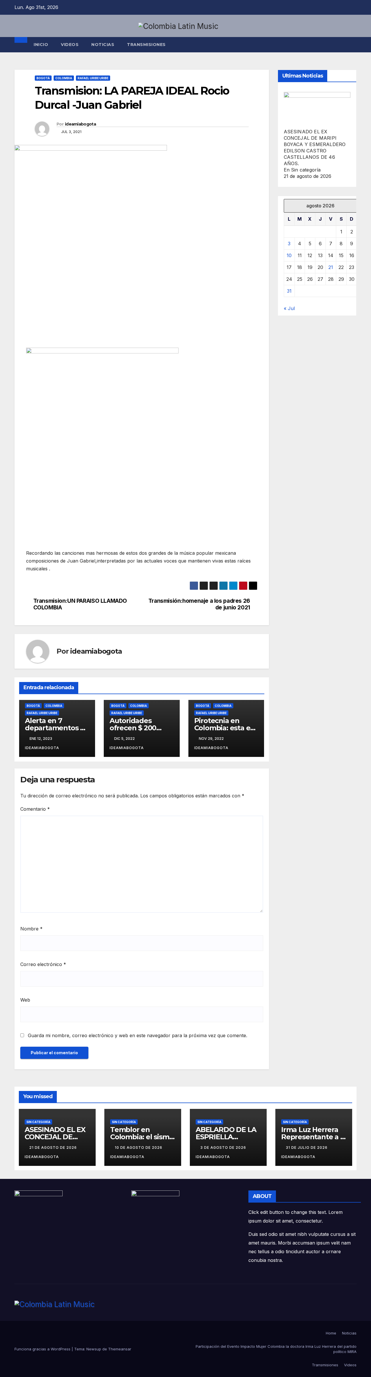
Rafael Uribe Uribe (93, 78)
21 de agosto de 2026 (53, 1147)
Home (331, 1333)
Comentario (35, 809)
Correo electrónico (43, 964)
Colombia (63, 78)
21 (330, 267)
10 (289, 255)
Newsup (93, 1349)
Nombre (31, 929)
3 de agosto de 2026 (223, 1147)
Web (25, 1000)
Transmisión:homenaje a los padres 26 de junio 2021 (199, 604)
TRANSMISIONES (146, 44)
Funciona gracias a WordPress (43, 1349)
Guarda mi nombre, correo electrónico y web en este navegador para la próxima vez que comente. (137, 1035)
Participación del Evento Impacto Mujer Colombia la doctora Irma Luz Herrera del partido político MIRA (276, 1349)
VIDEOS (70, 44)
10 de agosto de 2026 (139, 1147)
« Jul (289, 308)
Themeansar (119, 1349)
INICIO (41, 44)
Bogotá (43, 78)
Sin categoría (38, 1122)
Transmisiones (325, 1365)
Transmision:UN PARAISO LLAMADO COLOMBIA (80, 604)
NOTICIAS (102, 44)
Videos (350, 1365)
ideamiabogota (80, 124)
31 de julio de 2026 (307, 1147)
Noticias (349, 1333)
